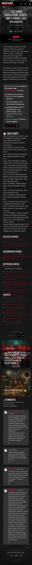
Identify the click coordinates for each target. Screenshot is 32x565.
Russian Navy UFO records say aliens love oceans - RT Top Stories (16, 314)
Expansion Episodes (16, 25)
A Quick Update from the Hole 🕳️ (16, 40)
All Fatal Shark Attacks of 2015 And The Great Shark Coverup (16, 291)
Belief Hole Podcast (18, 31)
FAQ (16, 560)
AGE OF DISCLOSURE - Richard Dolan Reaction (15, 278)
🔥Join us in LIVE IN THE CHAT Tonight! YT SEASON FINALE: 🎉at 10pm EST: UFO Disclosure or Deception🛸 (15, 357)
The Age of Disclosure (12, 266)
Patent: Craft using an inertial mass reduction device (15, 309)
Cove (27, 547)
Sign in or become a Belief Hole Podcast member (13, 403)
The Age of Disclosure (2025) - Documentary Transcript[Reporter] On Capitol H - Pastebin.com (15, 299)
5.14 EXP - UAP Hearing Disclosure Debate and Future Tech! (14, 240)
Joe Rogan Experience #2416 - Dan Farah (16, 273)
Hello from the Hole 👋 (15, 390)
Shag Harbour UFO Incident (13, 318)
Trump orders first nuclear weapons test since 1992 (13, 322)
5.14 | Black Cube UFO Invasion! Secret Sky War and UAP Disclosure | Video (15, 245)
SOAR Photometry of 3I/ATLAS (15, 304)
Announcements (10, 392)
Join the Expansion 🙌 (12, 126)
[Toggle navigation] (21, 3)
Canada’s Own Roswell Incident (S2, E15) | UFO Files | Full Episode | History (16, 285)
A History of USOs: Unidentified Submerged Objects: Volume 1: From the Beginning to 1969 (16, 256)
